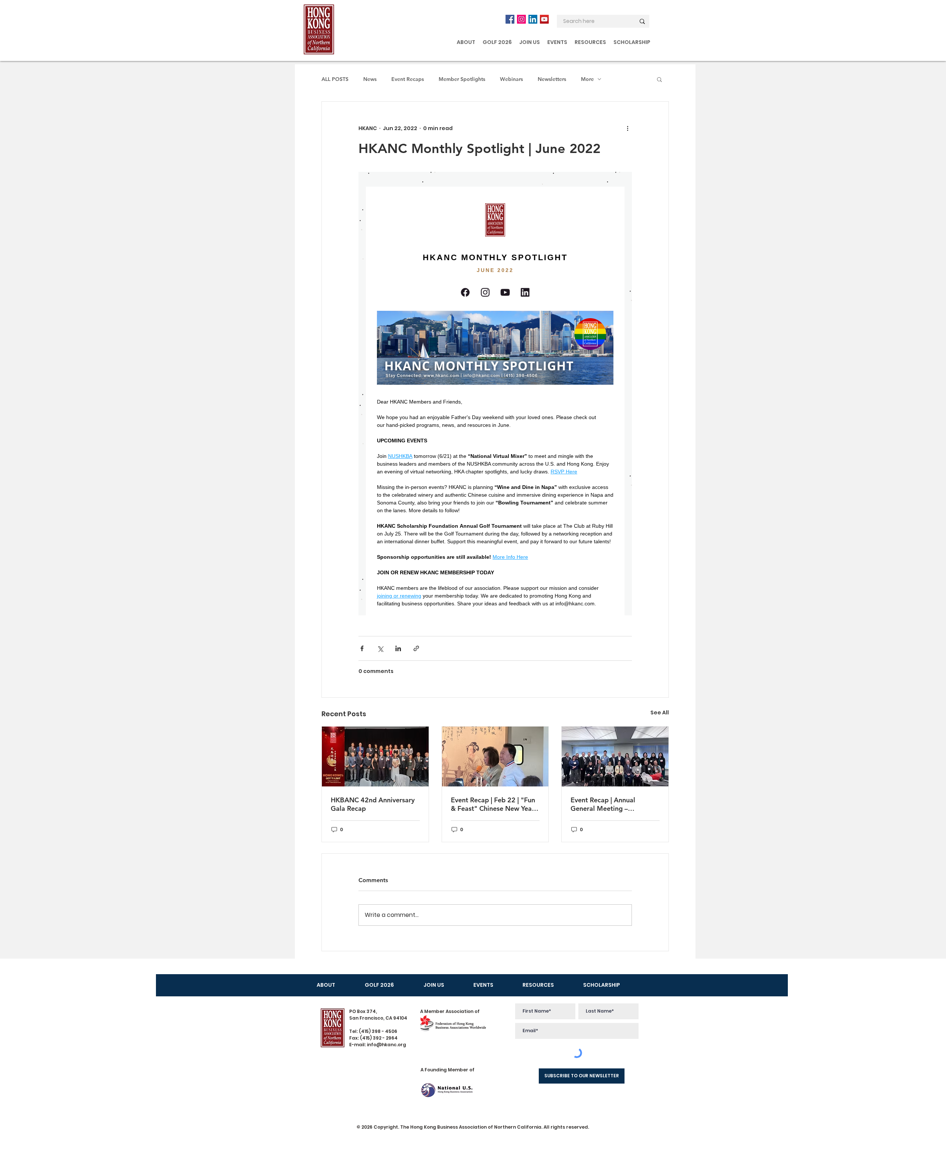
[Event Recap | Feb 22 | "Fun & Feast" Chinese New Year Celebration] (495, 756)
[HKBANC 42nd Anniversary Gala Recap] (375, 756)
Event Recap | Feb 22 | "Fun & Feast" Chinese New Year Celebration (493, 804)
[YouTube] (544, 19)
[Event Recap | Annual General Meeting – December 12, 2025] (615, 756)
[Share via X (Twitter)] (380, 648)
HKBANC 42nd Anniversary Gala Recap (373, 804)
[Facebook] (510, 19)
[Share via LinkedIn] (398, 648)
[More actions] (627, 128)
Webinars (511, 79)
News (370, 79)
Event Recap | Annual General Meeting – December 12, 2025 (603, 804)
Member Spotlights (462, 79)
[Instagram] (521, 19)
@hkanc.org (391, 1044)
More (587, 79)
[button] (466, 42)
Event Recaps (407, 79)
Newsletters (552, 79)
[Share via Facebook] (361, 648)
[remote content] (495, 393)
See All (659, 712)
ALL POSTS (334, 79)
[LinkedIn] (532, 19)
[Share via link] (416, 648)
